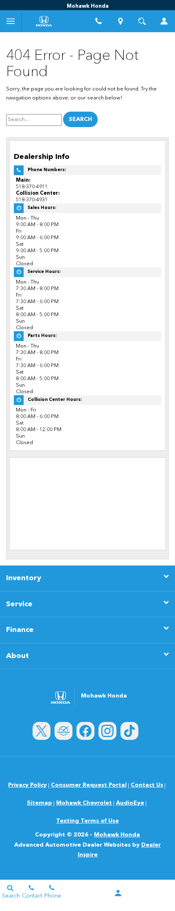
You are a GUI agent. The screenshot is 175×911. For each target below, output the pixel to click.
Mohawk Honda (117, 835)
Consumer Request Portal (89, 785)
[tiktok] (129, 731)
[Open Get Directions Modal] (120, 21)
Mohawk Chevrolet (84, 803)
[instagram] (107, 731)
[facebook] (85, 731)
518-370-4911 (32, 186)
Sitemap (39, 803)
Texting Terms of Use (87, 821)
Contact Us (147, 785)
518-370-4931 (32, 199)
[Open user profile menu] (164, 21)
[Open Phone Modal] (98, 21)
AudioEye (130, 803)
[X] (41, 731)
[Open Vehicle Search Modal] (142, 21)
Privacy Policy (27, 785)
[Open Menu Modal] (11, 21)
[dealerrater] (63, 731)
